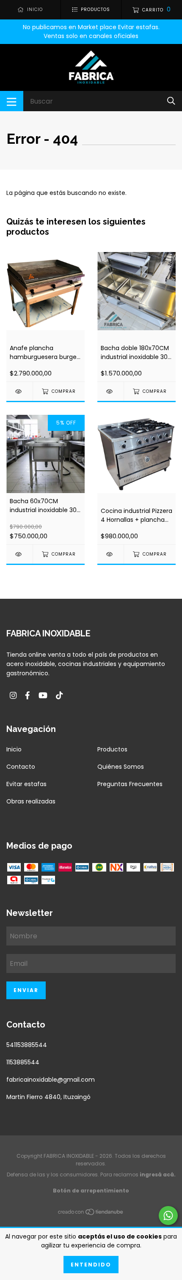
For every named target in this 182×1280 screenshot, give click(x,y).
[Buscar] (171, 101)
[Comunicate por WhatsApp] (168, 1215)
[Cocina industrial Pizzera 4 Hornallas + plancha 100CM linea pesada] (110, 554)
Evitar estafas (26, 784)
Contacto (20, 766)
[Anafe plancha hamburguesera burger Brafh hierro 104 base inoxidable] (19, 391)
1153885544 (22, 1062)
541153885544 (26, 1045)
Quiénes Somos (120, 766)
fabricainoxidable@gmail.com (50, 1079)
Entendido (91, 1264)
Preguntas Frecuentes (130, 784)
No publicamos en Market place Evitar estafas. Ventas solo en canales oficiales (91, 31)
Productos (112, 749)
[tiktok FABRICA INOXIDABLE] (59, 696)
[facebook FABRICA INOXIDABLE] (27, 696)
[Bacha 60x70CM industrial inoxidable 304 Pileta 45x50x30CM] (19, 554)
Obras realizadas (30, 801)
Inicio (14, 749)
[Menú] (11, 101)
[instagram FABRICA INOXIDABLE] (13, 696)
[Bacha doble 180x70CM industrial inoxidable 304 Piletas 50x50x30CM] (110, 391)
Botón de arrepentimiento (91, 1190)
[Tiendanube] (91, 1213)
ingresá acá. (158, 1174)
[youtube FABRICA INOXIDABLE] (43, 696)
